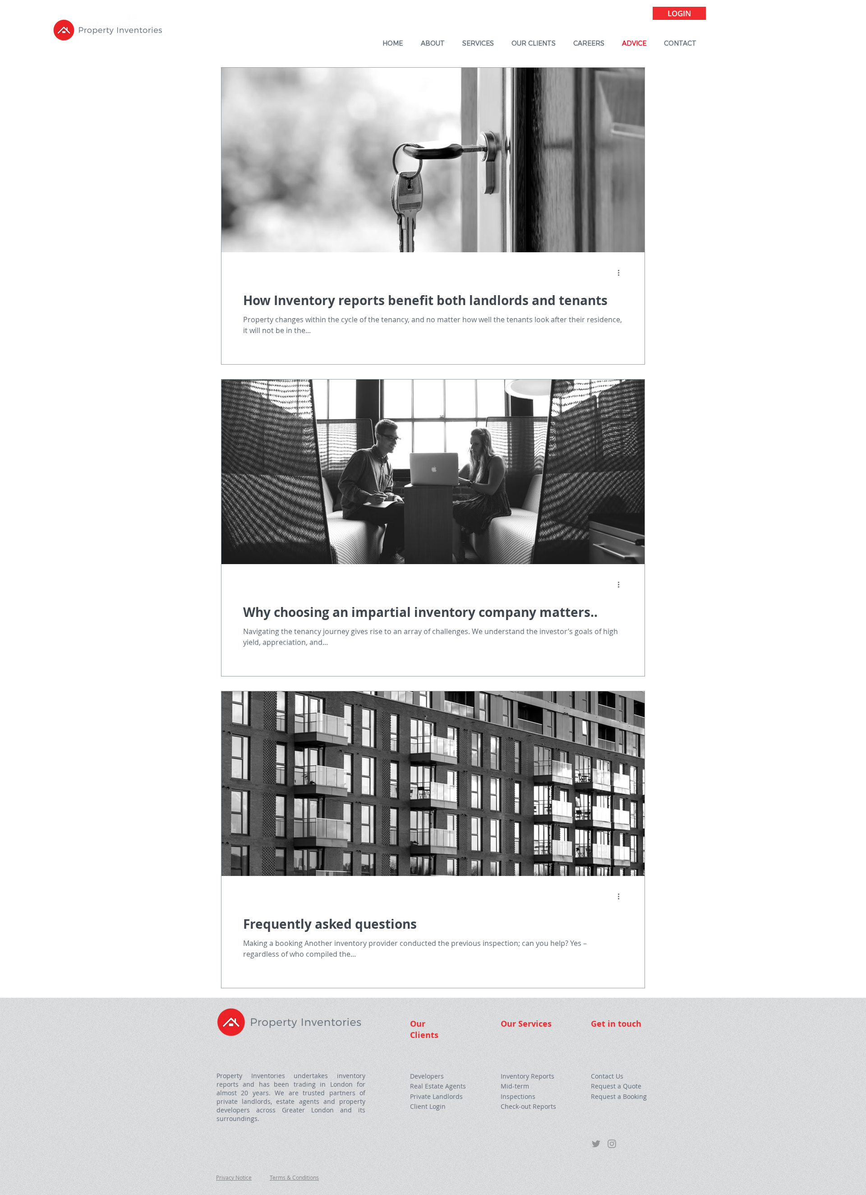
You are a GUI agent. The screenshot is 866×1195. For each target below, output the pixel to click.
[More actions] (621, 272)
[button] (616, 1086)
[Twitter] (596, 1143)
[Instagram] (611, 1143)
